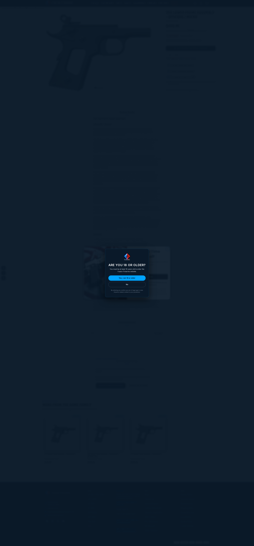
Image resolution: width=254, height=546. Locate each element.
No (127, 284)
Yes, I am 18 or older (127, 278)
